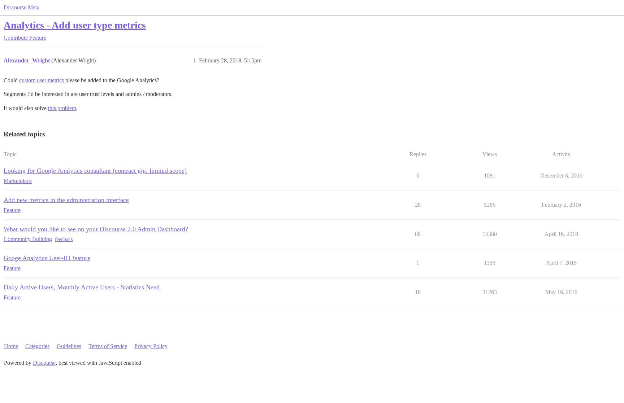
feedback (64, 239)
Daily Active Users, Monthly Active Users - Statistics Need (82, 287)
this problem (62, 108)
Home (11, 346)
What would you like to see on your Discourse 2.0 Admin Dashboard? (96, 229)
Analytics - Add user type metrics (75, 25)
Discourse (44, 363)
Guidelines (69, 346)
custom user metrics (41, 80)
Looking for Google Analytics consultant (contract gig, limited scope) (95, 170)
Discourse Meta (21, 7)
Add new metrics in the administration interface (66, 199)
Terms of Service (107, 346)
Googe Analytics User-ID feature (47, 258)
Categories (37, 346)
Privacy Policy (151, 346)
